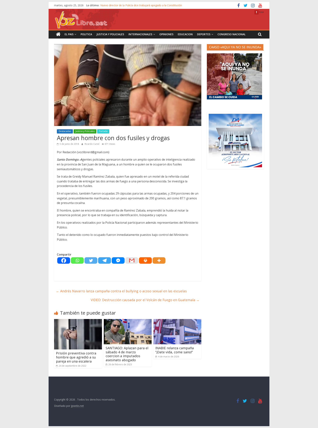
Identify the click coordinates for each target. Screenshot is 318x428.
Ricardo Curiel (92, 143)
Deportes (203, 34)
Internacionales (140, 34)
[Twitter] (90, 260)
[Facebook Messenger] (118, 260)
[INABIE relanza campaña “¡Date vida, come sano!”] (177, 321)
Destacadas (65, 131)
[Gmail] (131, 260)
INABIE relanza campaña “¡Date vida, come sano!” (174, 350)
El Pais (69, 34)
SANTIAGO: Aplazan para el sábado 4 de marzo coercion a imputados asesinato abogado (127, 354)
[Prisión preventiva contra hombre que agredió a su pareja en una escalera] (78, 321)
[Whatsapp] (77, 260)
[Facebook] (63, 260)
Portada (103, 131)
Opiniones (166, 34)
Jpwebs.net (77, 406)
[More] (159, 260)
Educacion (185, 34)
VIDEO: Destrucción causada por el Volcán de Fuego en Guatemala (145, 300)
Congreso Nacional (231, 34)
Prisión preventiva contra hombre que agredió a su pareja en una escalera (76, 357)
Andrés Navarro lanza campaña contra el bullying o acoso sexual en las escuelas (121, 291)
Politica (86, 34)
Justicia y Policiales (110, 34)
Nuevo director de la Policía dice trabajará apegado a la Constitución (141, 5)
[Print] (145, 260)
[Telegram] (104, 260)
